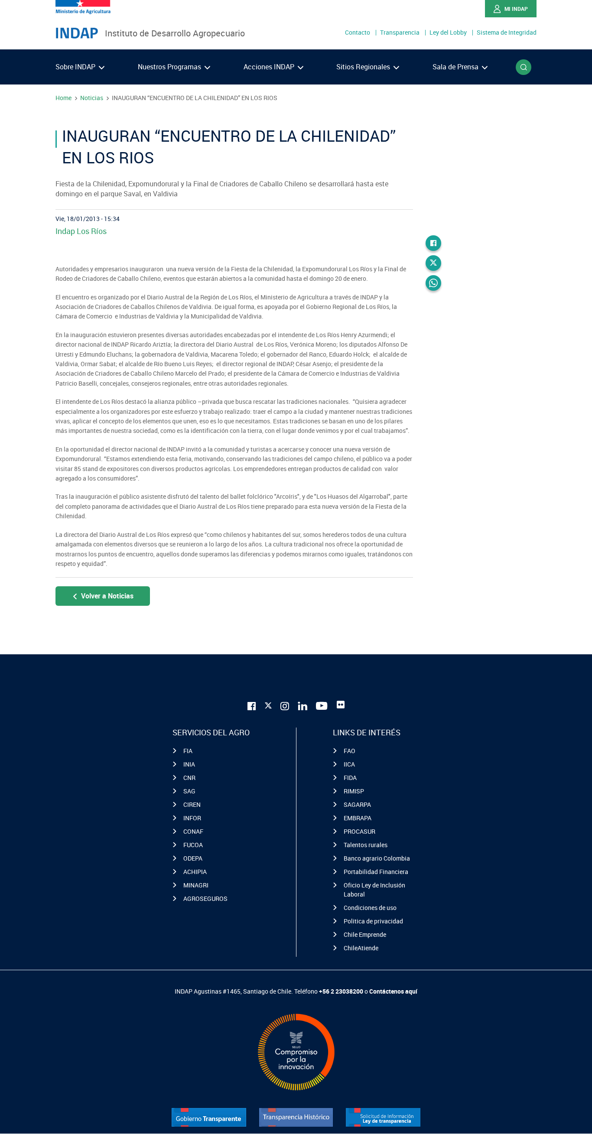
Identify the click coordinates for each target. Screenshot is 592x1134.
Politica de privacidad (373, 921)
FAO (349, 751)
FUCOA (193, 845)
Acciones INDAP (270, 66)
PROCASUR (359, 831)
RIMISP (354, 791)
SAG (189, 791)
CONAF (193, 831)
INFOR (192, 818)
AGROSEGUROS (205, 898)
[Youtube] (322, 705)
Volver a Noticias (107, 596)
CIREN (192, 804)
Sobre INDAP (76, 66)
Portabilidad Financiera (376, 872)
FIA (187, 751)
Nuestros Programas (170, 66)
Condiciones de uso (370, 907)
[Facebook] (433, 243)
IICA (349, 764)
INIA (189, 764)
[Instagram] (284, 705)
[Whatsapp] (433, 283)
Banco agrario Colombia (377, 858)
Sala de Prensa (456, 66)
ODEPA (192, 858)
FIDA (350, 777)
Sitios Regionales (364, 66)
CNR (189, 777)
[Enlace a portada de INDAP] (76, 33)
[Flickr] (341, 704)
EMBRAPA (357, 818)
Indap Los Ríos (81, 231)
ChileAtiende (361, 948)
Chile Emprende (365, 934)
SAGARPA (357, 804)
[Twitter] (433, 263)
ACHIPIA (195, 872)
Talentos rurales (365, 845)
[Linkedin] (302, 705)
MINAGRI (195, 885)
